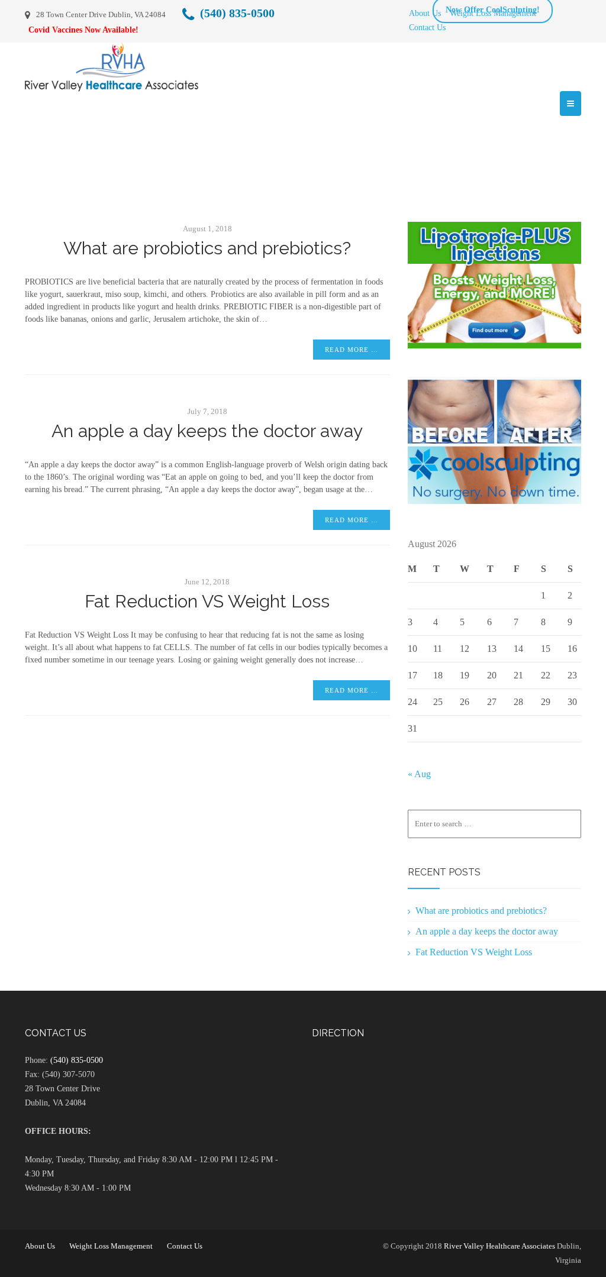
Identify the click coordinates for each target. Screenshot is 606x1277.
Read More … (351, 349)
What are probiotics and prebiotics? (207, 248)
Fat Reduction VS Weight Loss (207, 601)
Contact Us (427, 27)
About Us (425, 13)
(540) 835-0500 (76, 1060)
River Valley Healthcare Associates (499, 1246)
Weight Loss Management (111, 1246)
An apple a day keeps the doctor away (207, 431)
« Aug (419, 774)
